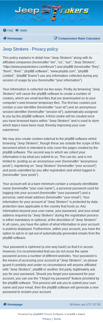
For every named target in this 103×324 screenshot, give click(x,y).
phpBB (37, 314)
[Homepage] (51, 13)
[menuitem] (8, 30)
